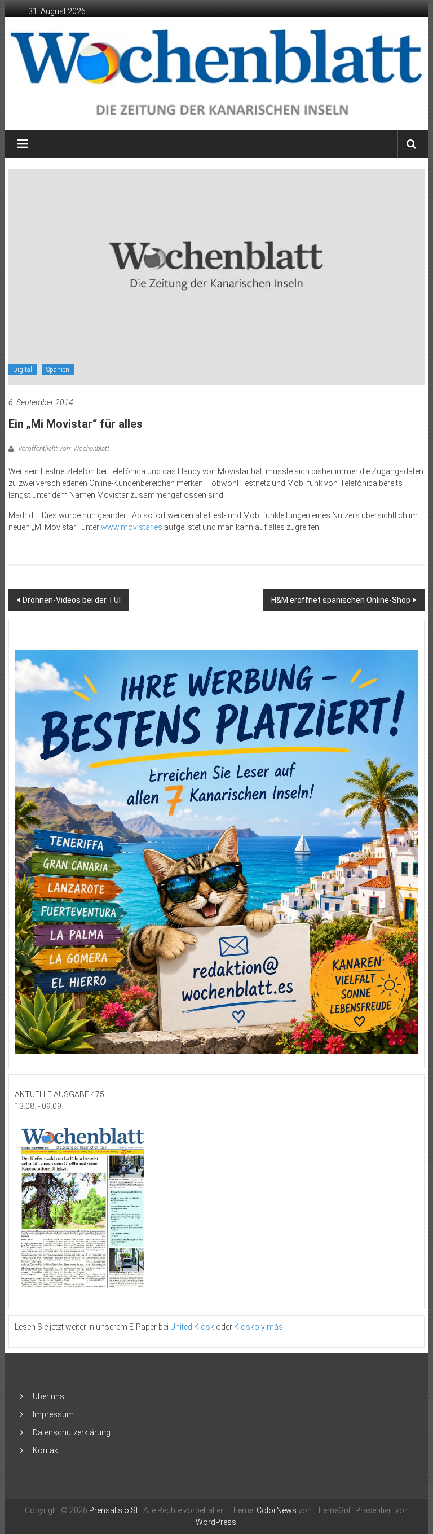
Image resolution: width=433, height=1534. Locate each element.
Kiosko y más (258, 1326)
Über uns (48, 1396)
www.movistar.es (131, 527)
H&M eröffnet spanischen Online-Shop (340, 599)
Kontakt (46, 1450)
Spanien (57, 370)
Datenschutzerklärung (72, 1432)
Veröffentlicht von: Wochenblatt (62, 449)
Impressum (53, 1414)
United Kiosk (192, 1326)
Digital (22, 370)
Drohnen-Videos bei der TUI (72, 599)
